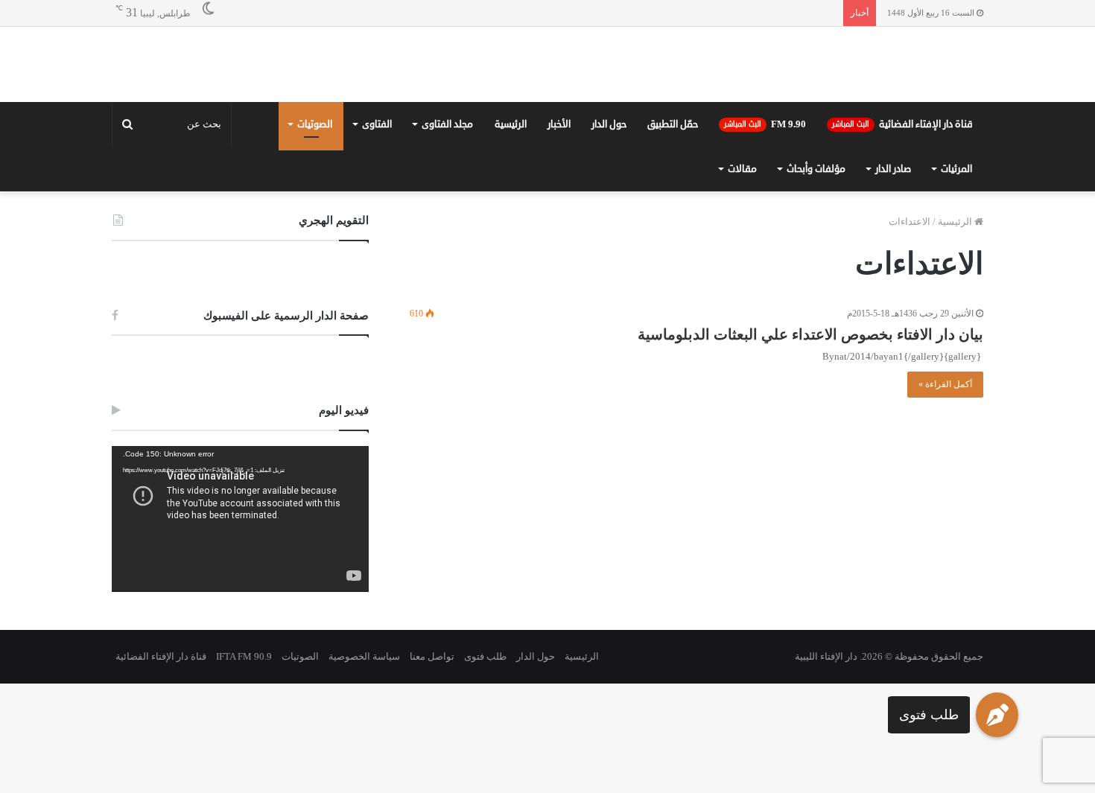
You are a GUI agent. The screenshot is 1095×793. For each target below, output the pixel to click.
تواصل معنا (432, 656)
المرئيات (956, 169)
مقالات (742, 169)
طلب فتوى (929, 714)
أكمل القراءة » (945, 384)
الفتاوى (377, 124)
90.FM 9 (765, 124)
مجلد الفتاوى (447, 124)
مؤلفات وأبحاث (816, 169)
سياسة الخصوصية (364, 656)
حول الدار (608, 124)
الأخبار (559, 124)
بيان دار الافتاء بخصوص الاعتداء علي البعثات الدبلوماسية (810, 334)
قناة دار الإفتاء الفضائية (902, 124)
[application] (240, 519)
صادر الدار (893, 169)
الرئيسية (511, 124)
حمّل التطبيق (672, 124)
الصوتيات (314, 124)
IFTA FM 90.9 (244, 656)
